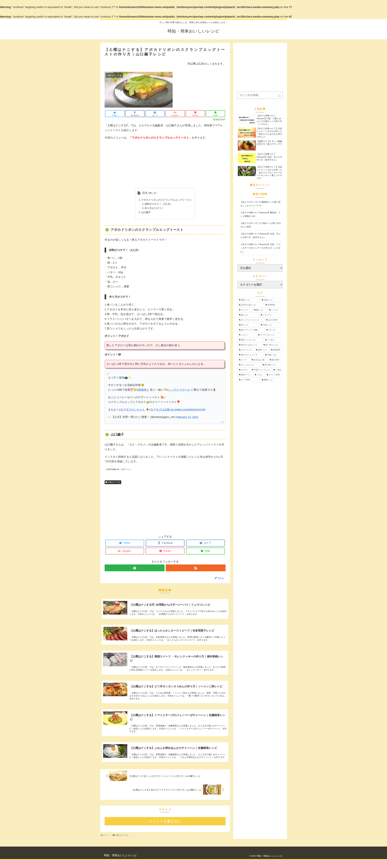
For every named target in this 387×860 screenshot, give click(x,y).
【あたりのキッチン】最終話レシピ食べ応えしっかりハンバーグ (260, 204)
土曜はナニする (114, 482)
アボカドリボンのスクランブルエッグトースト (166, 199)
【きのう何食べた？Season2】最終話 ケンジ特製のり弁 (260, 214)
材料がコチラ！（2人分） (159, 204)
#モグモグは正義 (159, 409)
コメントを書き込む (165, 821)
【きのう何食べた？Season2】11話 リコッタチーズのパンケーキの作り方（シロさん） (260, 248)
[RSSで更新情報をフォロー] (196, 567)
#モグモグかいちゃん (132, 409)
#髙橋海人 (143, 389)
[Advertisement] (165, 164)
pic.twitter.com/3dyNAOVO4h (188, 409)
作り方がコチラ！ (154, 208)
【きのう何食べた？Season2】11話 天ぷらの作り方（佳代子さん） (260, 235)
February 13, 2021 (187, 417)
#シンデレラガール (178, 389)
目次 (145, 192)
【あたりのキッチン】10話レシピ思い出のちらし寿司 (260, 225)
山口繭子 (146, 212)
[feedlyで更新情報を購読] (134, 567)
